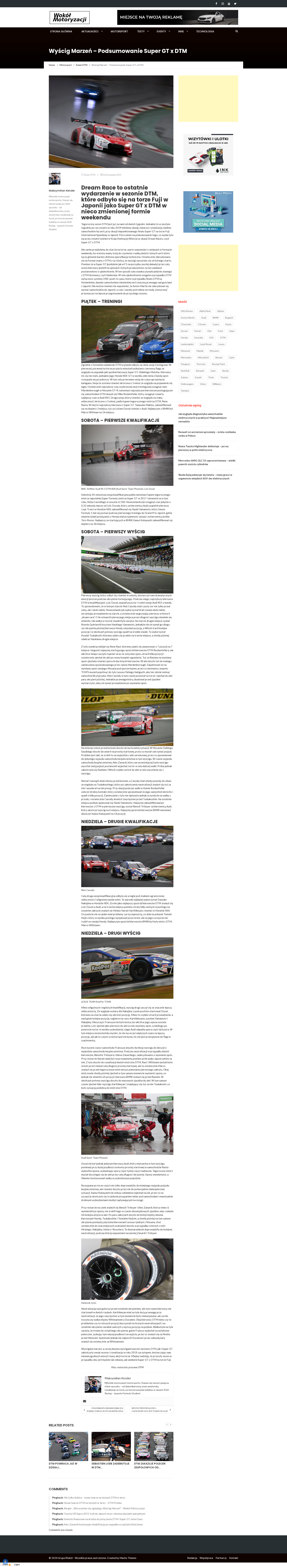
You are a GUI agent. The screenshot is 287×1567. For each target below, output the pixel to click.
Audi (203, 317)
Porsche (201, 364)
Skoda (225, 370)
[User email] (84, 1401)
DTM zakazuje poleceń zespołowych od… (107, 1465)
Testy (140, 31)
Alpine (220, 311)
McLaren (214, 350)
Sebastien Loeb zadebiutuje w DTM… (68, 1465)
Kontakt (233, 1557)
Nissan (218, 357)
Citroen (202, 324)
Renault (200, 370)
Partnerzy (221, 1557)
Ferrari (197, 330)
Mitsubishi (203, 357)
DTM (141, 1367)
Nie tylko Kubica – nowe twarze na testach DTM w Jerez (94, 1497)
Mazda (200, 350)
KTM (223, 337)
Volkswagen (187, 384)
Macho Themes (128, 1557)
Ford (220, 330)
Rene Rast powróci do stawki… (150, 1465)
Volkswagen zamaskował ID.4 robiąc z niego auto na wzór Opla (105, 1409)
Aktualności (89, 31)
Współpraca (206, 1557)
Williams (217, 384)
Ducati (184, 330)
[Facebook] (216, 3)
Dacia (228, 324)
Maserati (185, 350)
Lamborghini (187, 344)
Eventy (161, 31)
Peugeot (185, 364)
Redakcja (192, 1557)
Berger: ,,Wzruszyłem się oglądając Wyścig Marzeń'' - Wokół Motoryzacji (104, 1508)
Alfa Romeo (187, 311)
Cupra (216, 324)
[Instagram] (223, 3)
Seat (213, 370)
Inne (181, 31)
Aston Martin (188, 317)
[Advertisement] (208, 98)
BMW (216, 317)
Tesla (211, 377)
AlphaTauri (205, 311)
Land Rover (206, 344)
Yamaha (185, 390)
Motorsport (119, 31)
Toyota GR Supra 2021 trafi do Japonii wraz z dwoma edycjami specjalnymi (104, 1513)
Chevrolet (186, 324)
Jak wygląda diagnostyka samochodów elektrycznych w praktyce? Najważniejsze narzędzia (202, 417)
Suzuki (198, 377)
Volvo (203, 384)
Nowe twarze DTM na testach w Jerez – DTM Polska (93, 1502)
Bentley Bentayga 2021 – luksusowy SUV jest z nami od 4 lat (150, 1409)
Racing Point (218, 364)
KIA (211, 337)
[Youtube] (229, 3)
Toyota (224, 377)
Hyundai (198, 337)
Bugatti (229, 317)
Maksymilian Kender (62, 190)
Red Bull (185, 370)
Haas (232, 330)
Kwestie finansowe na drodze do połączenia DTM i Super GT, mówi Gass (103, 1519)
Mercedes (186, 357)
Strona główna (61, 31)
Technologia (205, 31)
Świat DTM (89, 174)
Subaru (184, 377)
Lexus (221, 344)
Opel (231, 357)
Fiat (209, 330)
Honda (184, 337)
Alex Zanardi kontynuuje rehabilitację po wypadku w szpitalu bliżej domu (103, 1524)
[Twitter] (235, 3)
